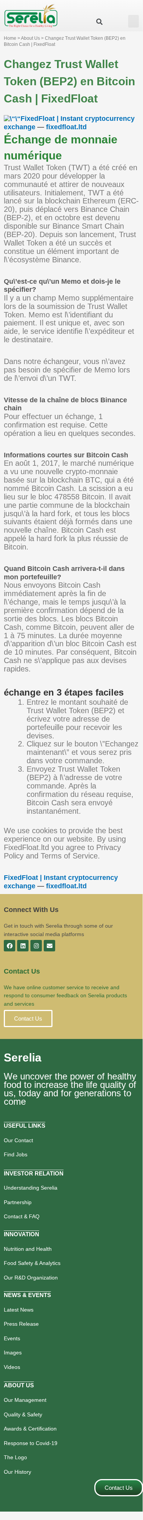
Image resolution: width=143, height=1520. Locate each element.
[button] (133, 21)
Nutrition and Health (28, 1249)
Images (13, 1352)
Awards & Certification (30, 1429)
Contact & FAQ (22, 1216)
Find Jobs (15, 1154)
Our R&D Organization (31, 1278)
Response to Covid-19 (30, 1443)
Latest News (18, 1310)
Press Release (21, 1324)
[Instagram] (36, 945)
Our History (17, 1472)
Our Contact (18, 1140)
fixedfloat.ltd (66, 127)
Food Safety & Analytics (32, 1263)
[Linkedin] (23, 945)
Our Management (25, 1400)
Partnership (18, 1202)
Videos (12, 1367)
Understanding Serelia (30, 1188)
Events (12, 1338)
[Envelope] (49, 945)
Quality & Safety (23, 1414)
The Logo (15, 1457)
